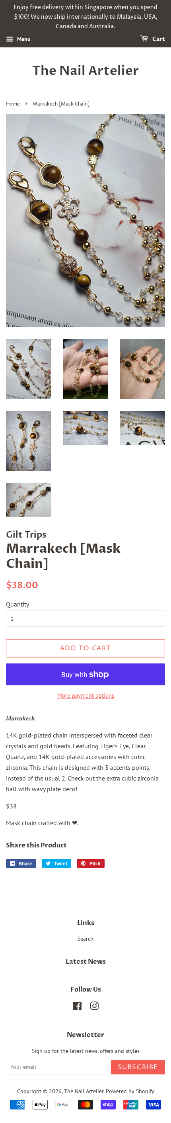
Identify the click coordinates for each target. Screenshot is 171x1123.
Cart (158, 39)
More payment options (85, 695)
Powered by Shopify (130, 1091)
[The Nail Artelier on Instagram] (94, 1007)
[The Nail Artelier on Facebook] (77, 1007)
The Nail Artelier (85, 70)
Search (85, 938)
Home (13, 104)
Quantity (17, 604)
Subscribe (138, 1067)
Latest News (86, 961)
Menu (23, 39)
